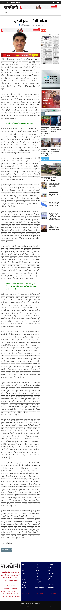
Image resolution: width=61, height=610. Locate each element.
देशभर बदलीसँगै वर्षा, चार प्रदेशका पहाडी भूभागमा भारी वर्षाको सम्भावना (54, 204)
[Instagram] (56, 2)
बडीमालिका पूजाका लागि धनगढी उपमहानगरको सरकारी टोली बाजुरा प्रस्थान (45, 131)
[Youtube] (58, 2)
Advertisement (29, 603)
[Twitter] (53, 2)
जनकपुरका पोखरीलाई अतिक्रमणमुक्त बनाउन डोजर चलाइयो (54, 184)
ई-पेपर (13, 2)
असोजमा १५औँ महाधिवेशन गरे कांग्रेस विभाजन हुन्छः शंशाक (54, 227)
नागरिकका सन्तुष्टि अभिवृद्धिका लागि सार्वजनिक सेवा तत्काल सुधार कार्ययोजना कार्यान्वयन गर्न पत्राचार (54, 216)
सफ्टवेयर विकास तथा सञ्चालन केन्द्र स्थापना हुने (56, 129)
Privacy (23, 603)
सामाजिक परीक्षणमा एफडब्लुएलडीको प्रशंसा (55, 151)
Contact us (37, 603)
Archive (18, 2)
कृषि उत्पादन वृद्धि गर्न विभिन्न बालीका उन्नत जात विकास (48, 179)
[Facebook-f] (51, 2)
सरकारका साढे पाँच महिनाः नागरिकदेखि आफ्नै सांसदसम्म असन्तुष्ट (55, 194)
